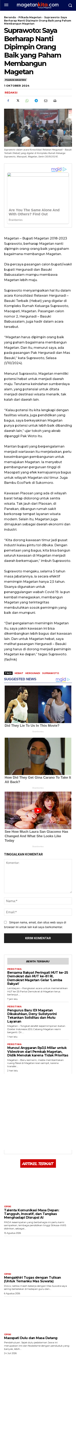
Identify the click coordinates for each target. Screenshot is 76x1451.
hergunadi (32, 673)
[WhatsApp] (27, 101)
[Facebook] (8, 101)
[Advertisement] (38, 1112)
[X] (17, 101)
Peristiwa (14, 969)
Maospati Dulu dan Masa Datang (31, 1338)
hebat (19, 673)
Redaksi (11, 92)
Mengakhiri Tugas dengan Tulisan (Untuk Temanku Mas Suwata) (32, 1279)
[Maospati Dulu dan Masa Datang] (38, 1314)
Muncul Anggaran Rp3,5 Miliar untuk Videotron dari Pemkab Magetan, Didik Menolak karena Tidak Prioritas (37, 1051)
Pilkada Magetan (30, 17)
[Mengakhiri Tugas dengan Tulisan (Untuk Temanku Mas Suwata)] (38, 1253)
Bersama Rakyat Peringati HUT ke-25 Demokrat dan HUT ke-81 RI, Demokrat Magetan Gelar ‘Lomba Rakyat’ (37, 978)
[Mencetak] (55, 101)
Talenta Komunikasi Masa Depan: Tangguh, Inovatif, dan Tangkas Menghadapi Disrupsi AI (31, 1214)
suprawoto (50, 673)
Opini (7, 1206)
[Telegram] (36, 101)
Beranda (10, 17)
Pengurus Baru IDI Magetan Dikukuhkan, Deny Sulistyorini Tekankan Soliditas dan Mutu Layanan (32, 1015)
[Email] (45, 101)
